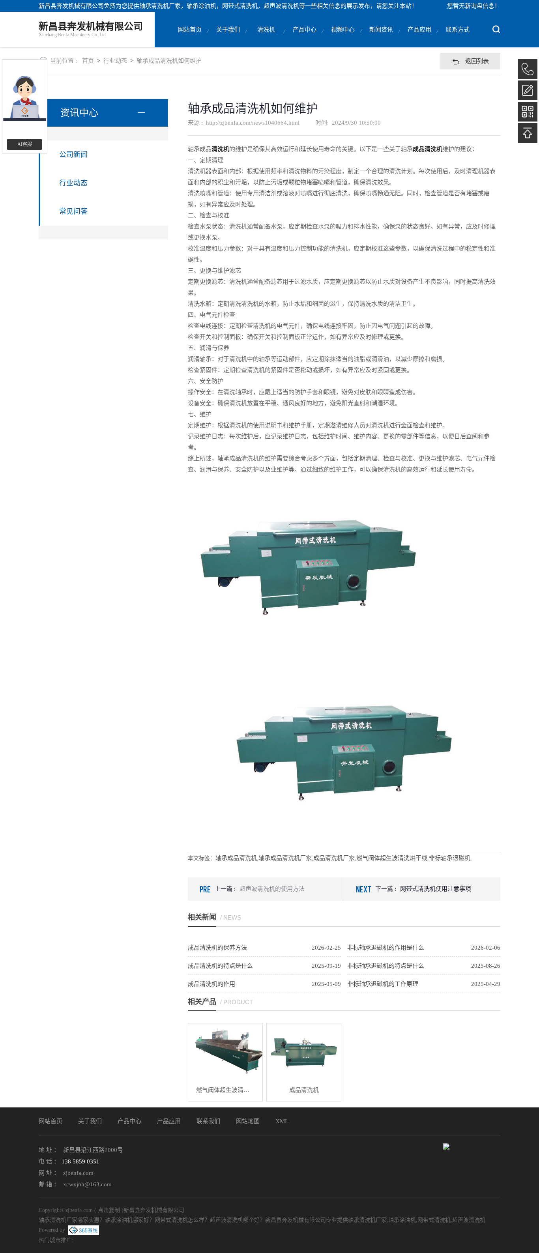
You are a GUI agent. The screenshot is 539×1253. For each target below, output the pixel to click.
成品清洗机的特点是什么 (220, 966)
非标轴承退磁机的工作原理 (382, 984)
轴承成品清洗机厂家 (285, 858)
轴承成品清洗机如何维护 (169, 61)
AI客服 (24, 144)
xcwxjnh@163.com (87, 1184)
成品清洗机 (304, 1090)
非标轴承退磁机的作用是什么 (385, 947)
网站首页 (190, 29)
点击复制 (109, 1210)
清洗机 (266, 29)
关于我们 (228, 29)
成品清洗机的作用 (211, 984)
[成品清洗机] (304, 1051)
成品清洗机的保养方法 (217, 947)
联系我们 (208, 1121)
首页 (88, 61)
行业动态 (115, 61)
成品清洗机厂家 (334, 858)
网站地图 (248, 1121)
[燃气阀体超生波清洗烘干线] (225, 1051)
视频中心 (343, 29)
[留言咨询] (527, 90)
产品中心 (304, 29)
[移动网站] (527, 112)
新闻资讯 (381, 29)
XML (281, 1121)
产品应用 (419, 29)
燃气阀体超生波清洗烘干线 (391, 858)
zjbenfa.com (78, 1173)
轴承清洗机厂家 (160, 6)
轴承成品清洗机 (236, 858)
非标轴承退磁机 (449, 858)
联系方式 (458, 29)
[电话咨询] (527, 69)
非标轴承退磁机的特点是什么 (385, 966)
